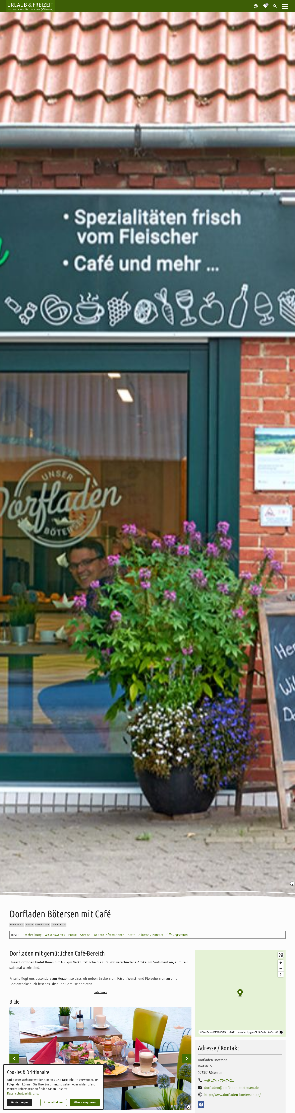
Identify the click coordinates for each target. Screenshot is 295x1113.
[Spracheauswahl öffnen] (255, 6)
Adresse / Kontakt (150, 935)
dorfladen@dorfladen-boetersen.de (231, 1087)
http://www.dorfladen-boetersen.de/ (232, 1094)
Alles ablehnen (53, 1102)
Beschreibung (32, 935)
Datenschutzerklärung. (23, 1093)
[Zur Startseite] (30, 6)
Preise (72, 935)
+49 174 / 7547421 (219, 1080)
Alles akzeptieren (84, 1102)
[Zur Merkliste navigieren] (265, 4)
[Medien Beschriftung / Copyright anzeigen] (292, 884)
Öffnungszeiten (177, 935)
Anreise (85, 935)
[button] (285, 6)
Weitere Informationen (109, 935)
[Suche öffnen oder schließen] (275, 6)
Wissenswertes (55, 935)
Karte (131, 935)
